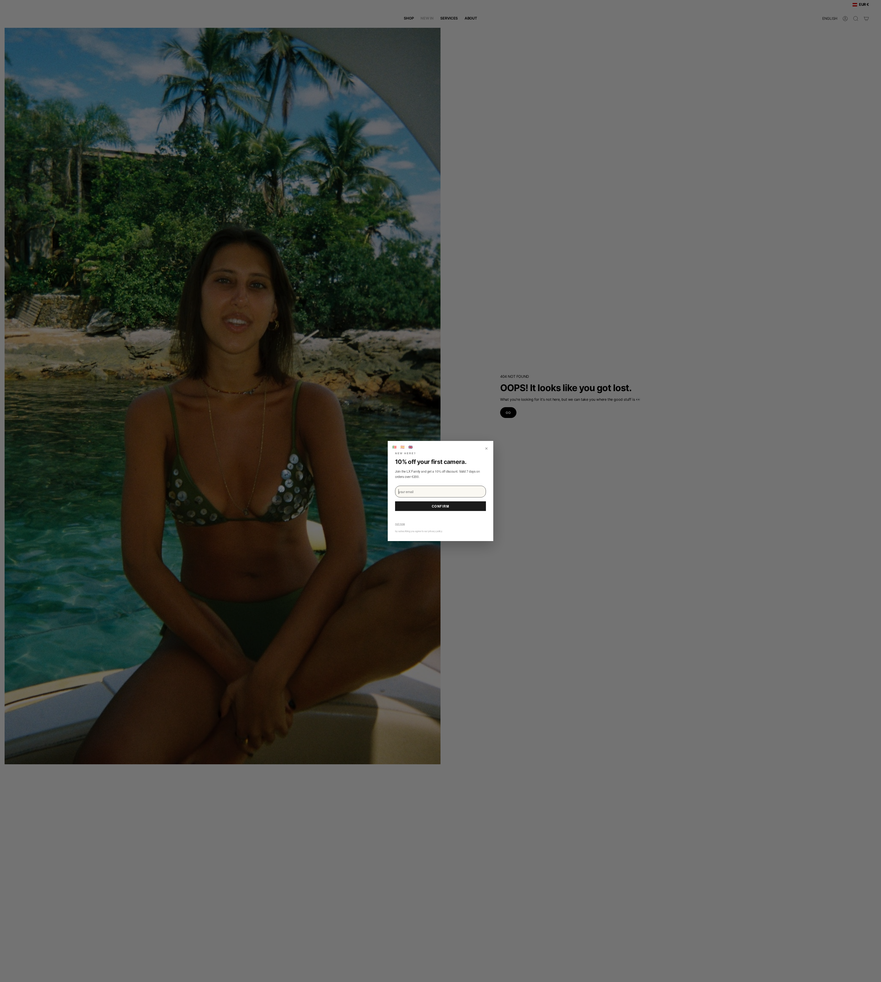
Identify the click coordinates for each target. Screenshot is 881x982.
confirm (440, 506)
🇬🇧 (410, 446)
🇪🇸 (402, 446)
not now (400, 523)
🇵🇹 (394, 446)
